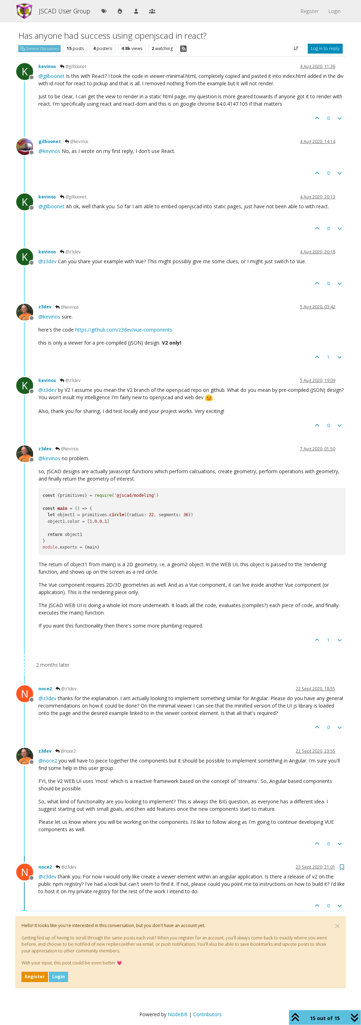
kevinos (47, 66)
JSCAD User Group (64, 11)
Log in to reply (325, 48)
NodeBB (178, 1014)
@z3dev (73, 252)
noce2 (45, 689)
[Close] (337, 926)
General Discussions (42, 48)
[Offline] (27, 146)
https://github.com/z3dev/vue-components (123, 329)
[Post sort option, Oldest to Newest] (296, 49)
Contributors (207, 1014)
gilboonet (49, 141)
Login (58, 977)
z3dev (44, 307)
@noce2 (68, 751)
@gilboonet (75, 66)
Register (35, 977)
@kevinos (78, 141)
